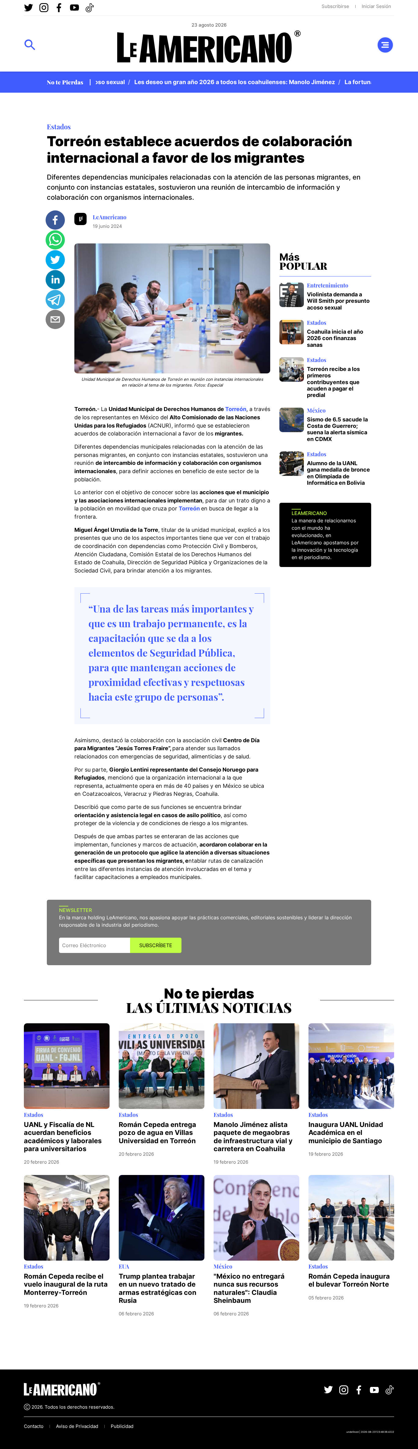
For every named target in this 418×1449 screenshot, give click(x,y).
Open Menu (30, 45)
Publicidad (122, 1426)
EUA (124, 1266)
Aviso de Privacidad (77, 1426)
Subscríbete (155, 945)
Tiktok (89, 7)
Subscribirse (335, 6)
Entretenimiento (327, 285)
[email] (55, 319)
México (316, 410)
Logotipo (209, 48)
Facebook (59, 7)
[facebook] (55, 220)
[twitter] (55, 260)
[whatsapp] (55, 240)
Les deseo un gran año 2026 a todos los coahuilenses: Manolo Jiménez (218, 82)
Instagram (43, 7)
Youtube (74, 7)
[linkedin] (55, 280)
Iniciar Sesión (376, 6)
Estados (59, 126)
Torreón (235, 409)
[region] (233, 82)
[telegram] (55, 299)
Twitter (28, 7)
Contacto (33, 1426)
